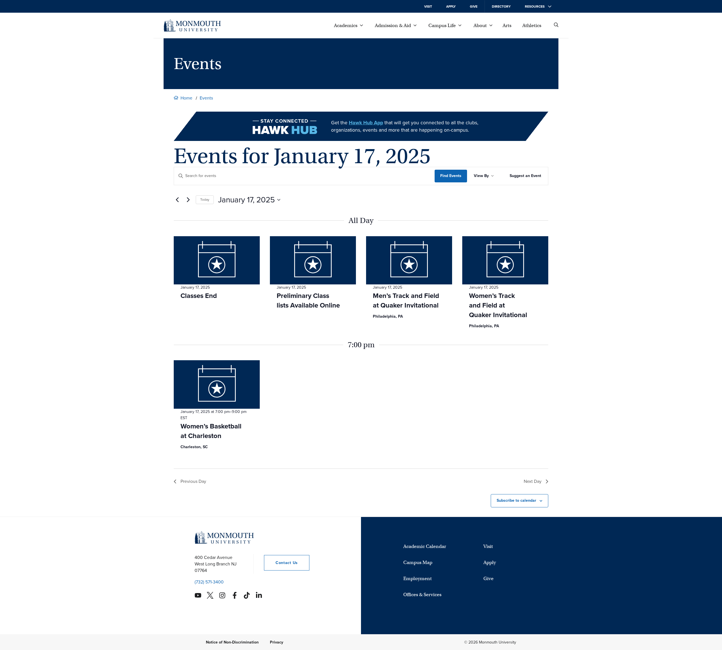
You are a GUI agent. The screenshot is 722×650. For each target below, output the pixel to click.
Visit (428, 6)
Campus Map (417, 562)
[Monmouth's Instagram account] (222, 595)
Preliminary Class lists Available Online (308, 300)
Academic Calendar (424, 546)
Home (186, 98)
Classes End (198, 296)
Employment (417, 578)
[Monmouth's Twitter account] (210, 595)
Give (473, 6)
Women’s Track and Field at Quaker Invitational (498, 305)
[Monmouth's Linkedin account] (259, 595)
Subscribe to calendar (516, 500)
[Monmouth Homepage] (192, 25)
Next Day (533, 481)
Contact (281, 562)
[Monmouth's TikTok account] (246, 595)
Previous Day (193, 481)
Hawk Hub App (366, 122)
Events (206, 98)
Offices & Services (422, 594)
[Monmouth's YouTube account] (198, 595)
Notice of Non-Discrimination (232, 642)
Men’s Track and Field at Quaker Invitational (406, 300)
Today (204, 199)
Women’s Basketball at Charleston (210, 431)
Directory (501, 6)
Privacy (276, 642)
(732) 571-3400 (209, 581)
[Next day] (188, 199)
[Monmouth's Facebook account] (234, 595)
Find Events (450, 176)
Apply (451, 6)
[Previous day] (177, 199)
